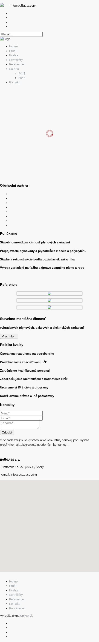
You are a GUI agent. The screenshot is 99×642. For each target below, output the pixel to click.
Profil (12, 51)
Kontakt (14, 82)
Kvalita (13, 55)
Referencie (16, 64)
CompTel (26, 615)
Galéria (14, 69)
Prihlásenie (16, 608)
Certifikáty (16, 60)
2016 (22, 78)
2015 (21, 73)
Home (13, 46)
